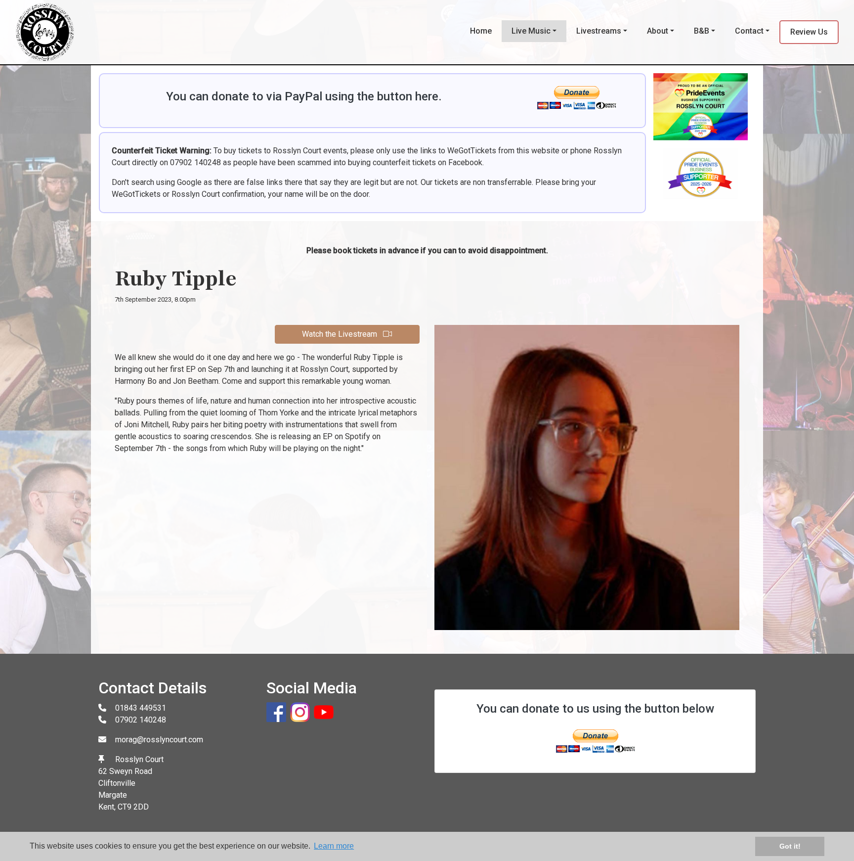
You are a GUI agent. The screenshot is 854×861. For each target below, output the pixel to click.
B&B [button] (701, 31)
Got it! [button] (790, 846)
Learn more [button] (334, 846)
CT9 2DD (133, 807)
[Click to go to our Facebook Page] (278, 711)
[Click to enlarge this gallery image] (700, 139)
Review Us (809, 32)
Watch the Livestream (340, 334)
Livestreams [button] (598, 31)
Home (481, 31)
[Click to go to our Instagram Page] (302, 711)
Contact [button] (749, 31)
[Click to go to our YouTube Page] (326, 711)
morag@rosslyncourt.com (159, 739)
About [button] (657, 31)
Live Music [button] (531, 31)
